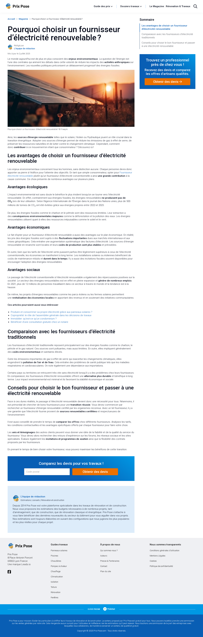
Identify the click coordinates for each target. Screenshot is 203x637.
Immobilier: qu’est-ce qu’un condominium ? (34, 318)
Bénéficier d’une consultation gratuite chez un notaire (39, 322)
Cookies (153, 561)
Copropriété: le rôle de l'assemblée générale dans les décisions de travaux (51, 315)
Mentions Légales (157, 556)
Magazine (23, 19)
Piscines (54, 556)
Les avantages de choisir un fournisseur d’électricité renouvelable (164, 27)
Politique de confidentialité (161, 566)
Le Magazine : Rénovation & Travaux (170, 6)
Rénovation (55, 592)
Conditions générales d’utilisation (164, 550)
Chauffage (55, 571)
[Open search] (195, 6)
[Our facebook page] (9, 572)
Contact (103, 566)
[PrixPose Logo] (20, 546)
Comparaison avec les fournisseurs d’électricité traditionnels (167, 36)
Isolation (54, 582)
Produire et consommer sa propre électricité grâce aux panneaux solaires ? (51, 312)
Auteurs (103, 556)
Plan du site (105, 571)
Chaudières (56, 561)
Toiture (54, 587)
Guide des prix (102, 6)
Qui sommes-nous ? (109, 550)
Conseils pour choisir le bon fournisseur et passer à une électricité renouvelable (168, 44)
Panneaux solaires (59, 550)
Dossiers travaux (129, 6)
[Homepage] (48, 6)
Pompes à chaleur (59, 566)
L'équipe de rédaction (33, 496)
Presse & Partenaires (109, 561)
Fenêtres (54, 597)
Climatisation (57, 576)
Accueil (11, 19)
